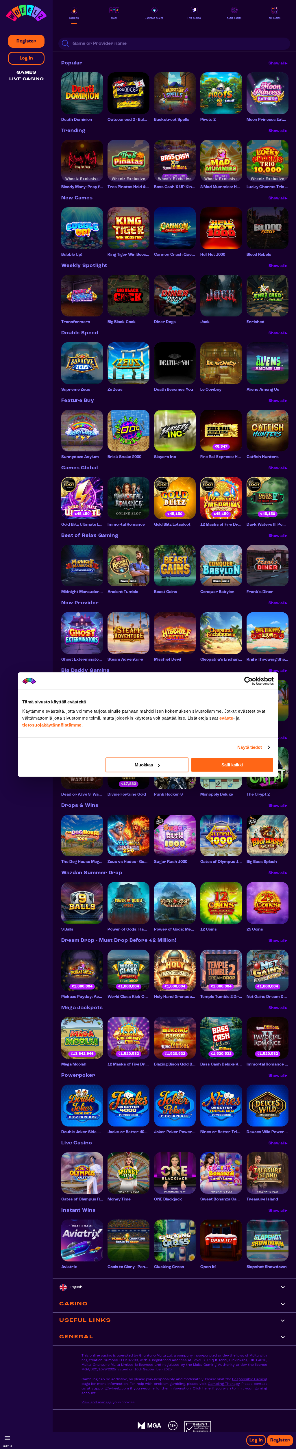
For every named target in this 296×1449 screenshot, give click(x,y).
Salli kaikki (232, 764)
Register (280, 1440)
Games (26, 73)
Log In (256, 1440)
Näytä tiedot (249, 747)
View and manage (97, 1402)
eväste (226, 718)
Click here (202, 1388)
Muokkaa (144, 764)
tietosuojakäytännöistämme (52, 724)
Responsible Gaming (249, 1379)
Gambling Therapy (224, 1384)
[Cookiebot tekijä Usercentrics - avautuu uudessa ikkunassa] (248, 681)
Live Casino (26, 79)
